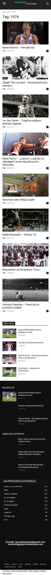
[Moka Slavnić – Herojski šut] (25, 32)
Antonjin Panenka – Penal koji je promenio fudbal (20, 306)
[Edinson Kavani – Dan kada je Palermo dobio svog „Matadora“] (9, 359)
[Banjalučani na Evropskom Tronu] (25, 255)
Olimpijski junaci (8, 230)
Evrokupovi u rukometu (10, 265)
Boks (4, 78)
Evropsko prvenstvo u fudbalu (12, 300)
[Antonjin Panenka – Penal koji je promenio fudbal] (25, 289)
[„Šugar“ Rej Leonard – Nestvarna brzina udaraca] (25, 67)
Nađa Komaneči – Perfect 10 (19, 234)
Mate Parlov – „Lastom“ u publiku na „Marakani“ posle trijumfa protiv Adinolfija (23, 161)
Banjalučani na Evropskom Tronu (21, 269)
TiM (3, 51)
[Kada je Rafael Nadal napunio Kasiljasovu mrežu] (9, 333)
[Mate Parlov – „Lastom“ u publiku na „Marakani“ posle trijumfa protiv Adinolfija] (25, 144)
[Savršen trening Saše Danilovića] (9, 346)
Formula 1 (6, 195)
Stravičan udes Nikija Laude (18, 199)
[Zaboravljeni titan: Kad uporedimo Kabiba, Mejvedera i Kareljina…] (9, 455)
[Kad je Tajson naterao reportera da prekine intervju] (9, 443)
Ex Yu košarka (7, 43)
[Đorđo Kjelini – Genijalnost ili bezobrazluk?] (9, 372)
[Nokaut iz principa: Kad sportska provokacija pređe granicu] (9, 468)
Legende (6, 116)
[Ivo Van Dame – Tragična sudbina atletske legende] (25, 105)
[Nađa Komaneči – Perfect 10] (25, 220)
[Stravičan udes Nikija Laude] (25, 185)
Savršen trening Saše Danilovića (30, 343)
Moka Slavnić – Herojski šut (18, 47)
